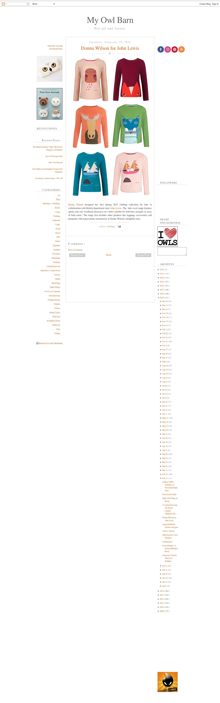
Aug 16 (165, 373)
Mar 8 (164, 466)
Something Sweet (53, 320)
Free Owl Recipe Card (53, 156)
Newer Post (77, 255)
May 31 (165, 418)
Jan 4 (164, 586)
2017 (162, 289)
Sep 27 (165, 349)
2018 (162, 285)
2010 (162, 607)
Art (58, 195)
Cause (57, 212)
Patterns (57, 304)
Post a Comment (75, 249)
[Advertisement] (110, 270)
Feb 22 (165, 474)
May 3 (165, 434)
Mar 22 (165, 458)
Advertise (52, 48)
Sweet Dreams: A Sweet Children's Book (170, 548)
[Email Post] (119, 226)
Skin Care (56, 316)
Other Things (55, 287)
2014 (162, 591)
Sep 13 (165, 357)
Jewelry (57, 274)
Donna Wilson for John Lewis (110, 48)
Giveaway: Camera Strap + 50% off (48, 178)
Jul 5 (164, 397)
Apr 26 (165, 438)
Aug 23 (165, 369)
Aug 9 (164, 377)
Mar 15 (165, 462)
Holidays (56, 262)
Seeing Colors (54, 312)
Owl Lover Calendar (52, 291)
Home (108, 254)
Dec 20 (165, 301)
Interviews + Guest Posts (50, 270)
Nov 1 (164, 329)
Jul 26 (164, 385)
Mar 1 (164, 470)
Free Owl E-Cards (169, 494)
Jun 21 (165, 405)
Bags (58, 199)
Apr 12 (165, 446)
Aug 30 (165, 365)
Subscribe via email (55, 45)
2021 (162, 273)
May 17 (165, 426)
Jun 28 (165, 401)
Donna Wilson (75, 204)
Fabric (57, 241)
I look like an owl (53, 266)
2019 (162, 281)
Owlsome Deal (54, 295)
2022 (162, 269)
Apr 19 (165, 442)
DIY (58, 237)
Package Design (54, 299)
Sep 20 (165, 353)
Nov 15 (165, 321)
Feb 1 (164, 569)
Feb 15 (165, 478)
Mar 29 (165, 454)
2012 (162, 599)
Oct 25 (165, 333)
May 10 (165, 430)
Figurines (56, 245)
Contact (59, 48)
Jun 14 (165, 409)
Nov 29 (165, 313)
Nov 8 (164, 325)
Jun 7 (164, 413)
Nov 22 (165, 317)
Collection (56, 220)
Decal (58, 228)
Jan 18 (165, 577)
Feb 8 (164, 565)
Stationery (56, 324)
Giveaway (56, 253)
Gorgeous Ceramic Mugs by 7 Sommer (169, 558)
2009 (162, 611)
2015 (162, 297)
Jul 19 (164, 389)
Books (57, 207)
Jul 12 (164, 393)
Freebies (57, 249)
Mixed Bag (56, 283)
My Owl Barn (110, 19)
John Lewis (115, 208)
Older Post (143, 255)
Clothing (56, 216)
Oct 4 (164, 345)
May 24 (165, 422)
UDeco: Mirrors (168, 531)
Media (57, 278)
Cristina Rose (167, 541)
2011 (162, 603)
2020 (162, 277)
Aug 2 (164, 381)
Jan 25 (165, 573)
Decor (57, 232)
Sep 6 (164, 361)
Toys (58, 329)
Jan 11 (165, 582)
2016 (162, 293)
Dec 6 (164, 309)
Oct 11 (165, 341)
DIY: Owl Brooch (55, 162)
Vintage (57, 333)
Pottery (57, 308)
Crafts (57, 224)
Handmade (56, 258)
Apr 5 (164, 450)
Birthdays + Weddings (51, 203)
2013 (162, 595)
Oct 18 (165, 337)
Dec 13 (165, 305)
